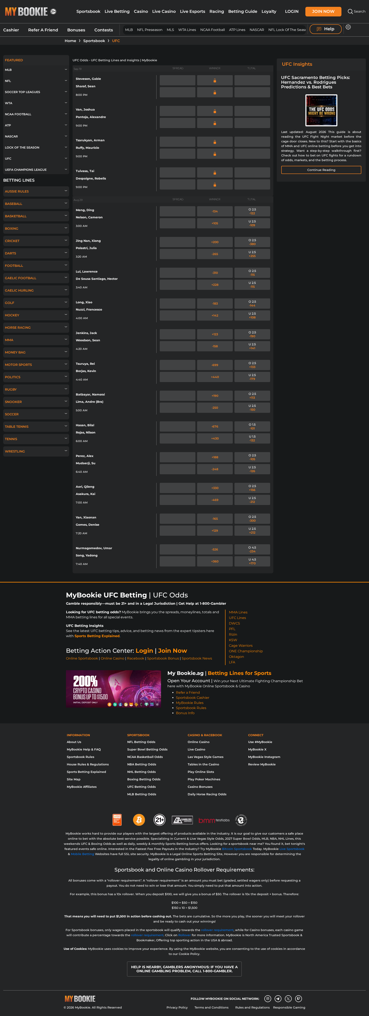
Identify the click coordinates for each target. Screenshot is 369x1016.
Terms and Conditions (211, 1007)
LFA (232, 662)
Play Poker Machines (204, 779)
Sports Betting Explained (97, 636)
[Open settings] (347, 27)
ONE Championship (246, 651)
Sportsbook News (197, 658)
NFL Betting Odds (141, 742)
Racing (216, 11)
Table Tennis (16, 427)
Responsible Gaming (289, 1007)
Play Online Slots (201, 772)
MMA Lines (238, 612)
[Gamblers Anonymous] (182, 818)
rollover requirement (217, 930)
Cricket (12, 241)
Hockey (12, 315)
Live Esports (192, 11)
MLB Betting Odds (141, 794)
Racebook (135, 658)
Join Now (323, 11)
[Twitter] (288, 998)
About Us (74, 742)
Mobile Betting (82, 854)
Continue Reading (321, 170)
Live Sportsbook (292, 849)
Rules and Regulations (252, 1007)
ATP (8, 125)
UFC (8, 158)
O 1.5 (252, 426)
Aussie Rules (17, 191)
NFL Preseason (150, 30)
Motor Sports (18, 365)
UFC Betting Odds (141, 787)
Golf (9, 303)
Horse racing (18, 328)
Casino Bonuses (200, 787)
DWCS (234, 623)
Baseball (13, 204)
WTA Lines (187, 30)
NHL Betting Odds (141, 772)
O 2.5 (252, 211)
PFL (232, 629)
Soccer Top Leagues (22, 92)
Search (359, 11)
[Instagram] (267, 998)
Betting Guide (242, 11)
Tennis (11, 439)
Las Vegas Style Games (205, 757)
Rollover (184, 935)
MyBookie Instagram (264, 757)
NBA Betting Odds (141, 764)
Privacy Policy (177, 1007)
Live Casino (164, 11)
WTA (8, 103)
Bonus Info (185, 713)
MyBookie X (257, 749)
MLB (129, 30)
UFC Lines (237, 618)
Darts (10, 253)
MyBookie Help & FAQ (84, 749)
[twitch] (298, 998)
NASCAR (257, 30)
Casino (141, 11)
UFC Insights (297, 64)
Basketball (15, 216)
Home (70, 41)
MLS (170, 30)
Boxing (11, 228)
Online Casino (112, 658)
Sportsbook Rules (191, 708)
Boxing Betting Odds (143, 779)
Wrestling (15, 451)
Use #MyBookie (260, 742)
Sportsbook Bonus (163, 658)
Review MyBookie (262, 764)
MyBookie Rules (190, 703)
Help (328, 28)
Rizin (233, 634)
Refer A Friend (43, 30)
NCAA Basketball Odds (145, 757)
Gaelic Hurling (19, 290)
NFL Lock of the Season (288, 30)
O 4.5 (252, 549)
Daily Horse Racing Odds (207, 794)
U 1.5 (252, 438)
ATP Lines (237, 30)
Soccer (12, 414)
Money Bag (15, 352)
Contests (103, 30)
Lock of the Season (22, 147)
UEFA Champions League (26, 169)
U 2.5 (252, 223)
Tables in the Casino (203, 764)
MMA (9, 340)
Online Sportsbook (82, 658)
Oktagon (236, 657)
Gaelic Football (20, 278)
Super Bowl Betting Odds (147, 749)
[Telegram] (278, 998)
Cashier (11, 30)
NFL (8, 81)
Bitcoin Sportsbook (237, 849)
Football (14, 266)
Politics (12, 377)
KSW (233, 640)
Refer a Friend (188, 692)
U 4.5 (252, 561)
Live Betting (117, 11)
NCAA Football (212, 30)
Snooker (13, 402)
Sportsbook (88, 11)
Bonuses (76, 30)
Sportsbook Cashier (192, 698)
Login (292, 11)
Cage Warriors (241, 646)
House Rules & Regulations (88, 764)
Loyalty (269, 11)
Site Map (74, 779)
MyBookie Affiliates (82, 787)
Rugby (11, 389)
